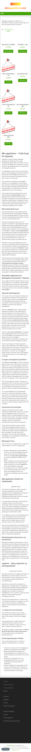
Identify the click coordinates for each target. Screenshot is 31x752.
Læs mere (8, 82)
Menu (2, 13)
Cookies (5, 714)
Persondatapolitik (8, 717)
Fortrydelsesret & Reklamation (11, 721)
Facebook (6, 696)
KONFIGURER (8, 51)
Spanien (5, 691)
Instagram (6, 699)
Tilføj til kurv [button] (22, 51)
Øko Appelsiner (11, 745)
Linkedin (5, 702)
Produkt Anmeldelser (9, 706)
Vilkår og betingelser (8, 711)
